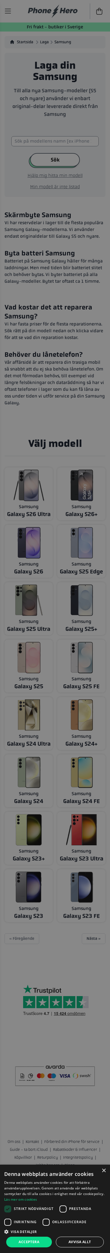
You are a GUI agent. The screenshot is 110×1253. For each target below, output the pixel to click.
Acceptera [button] (29, 1241)
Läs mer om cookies (20, 1199)
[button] (55, 1231)
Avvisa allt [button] (80, 1241)
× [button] (104, 1171)
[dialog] (55, 1209)
